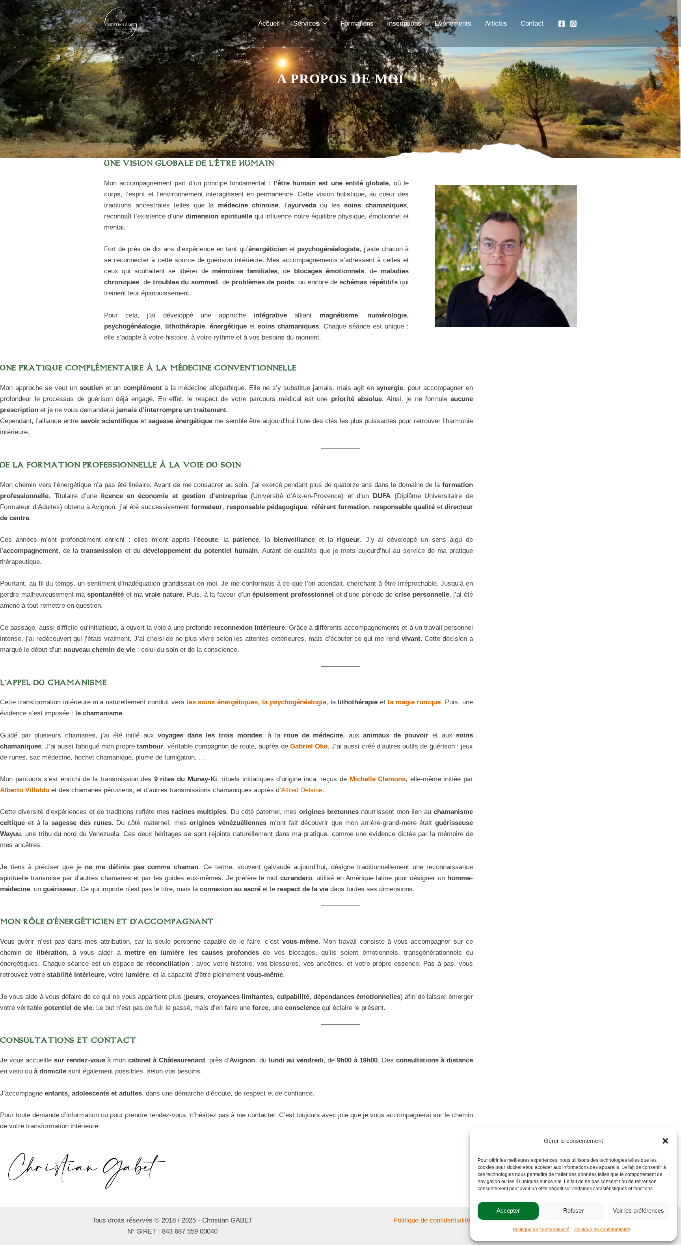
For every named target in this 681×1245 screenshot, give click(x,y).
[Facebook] (561, 23)
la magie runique (414, 702)
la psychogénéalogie (294, 702)
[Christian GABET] (485, 1140)
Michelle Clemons (378, 779)
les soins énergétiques (222, 702)
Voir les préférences (638, 1210)
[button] (665, 1141)
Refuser (573, 1210)
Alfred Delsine (301, 790)
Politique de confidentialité (541, 1229)
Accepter (508, 1210)
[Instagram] (573, 23)
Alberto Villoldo (24, 790)
